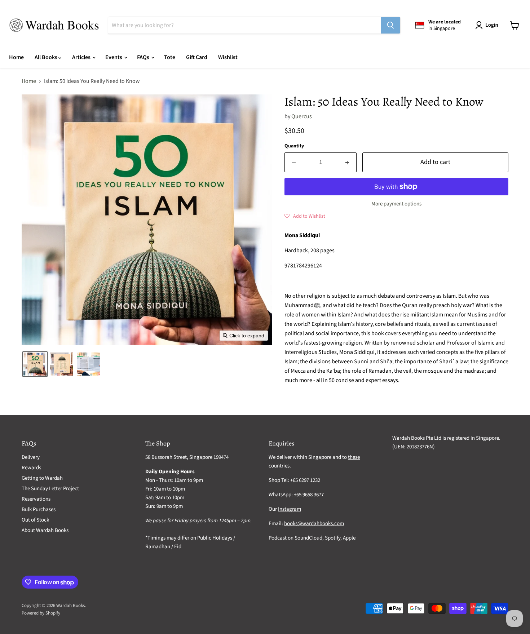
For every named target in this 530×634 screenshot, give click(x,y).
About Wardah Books (45, 530)
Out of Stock (35, 520)
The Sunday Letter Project (50, 488)
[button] (488, 25)
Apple (349, 538)
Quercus (301, 116)
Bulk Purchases (39, 509)
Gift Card (196, 57)
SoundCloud (308, 538)
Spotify (332, 538)
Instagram (289, 509)
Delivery (31, 457)
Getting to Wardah (42, 478)
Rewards (31, 467)
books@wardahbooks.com (314, 523)
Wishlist (228, 57)
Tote (169, 57)
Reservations (36, 499)
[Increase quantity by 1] (347, 162)
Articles (82, 57)
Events (114, 57)
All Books (46, 57)
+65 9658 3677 (309, 494)
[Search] (390, 25)
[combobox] (244, 25)
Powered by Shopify (41, 613)
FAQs (143, 57)
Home (16, 57)
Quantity (294, 146)
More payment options (396, 204)
